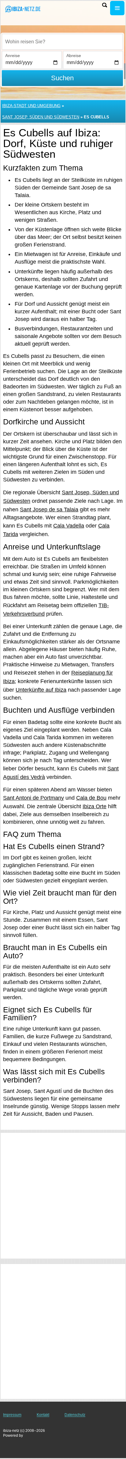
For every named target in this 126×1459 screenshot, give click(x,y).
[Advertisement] (63, 1196)
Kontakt (43, 1415)
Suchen (62, 78)
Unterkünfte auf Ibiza (41, 690)
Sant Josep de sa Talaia (49, 509)
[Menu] (117, 8)
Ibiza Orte (94, 806)
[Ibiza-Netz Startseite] (23, 8)
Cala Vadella (68, 526)
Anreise (12, 55)
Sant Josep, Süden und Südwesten (40, 117)
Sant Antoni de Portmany (33, 798)
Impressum (12, 1415)
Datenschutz (75, 1415)
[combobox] (62, 41)
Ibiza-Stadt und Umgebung (31, 105)
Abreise (73, 55)
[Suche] (104, 5)
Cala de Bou (91, 798)
